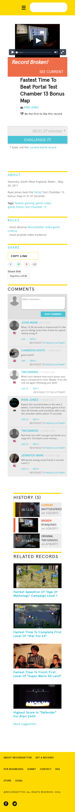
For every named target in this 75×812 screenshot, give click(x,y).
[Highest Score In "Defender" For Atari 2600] (38, 696)
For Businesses (13, 769)
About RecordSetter (18, 758)
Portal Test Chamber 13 (31, 207)
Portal (38, 192)
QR (34, 264)
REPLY (33, 339)
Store (7, 781)
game (39, 203)
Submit (31, 769)
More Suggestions (25, 724)
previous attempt (55, 342)
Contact (46, 769)
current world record (42, 147)
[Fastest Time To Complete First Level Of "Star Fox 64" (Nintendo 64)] (38, 616)
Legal (19, 781)
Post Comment (53, 314)
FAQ (57, 769)
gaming (29, 203)
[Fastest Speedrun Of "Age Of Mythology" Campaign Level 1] (38, 575)
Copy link (19, 256)
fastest (19, 203)
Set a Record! (45, 758)
